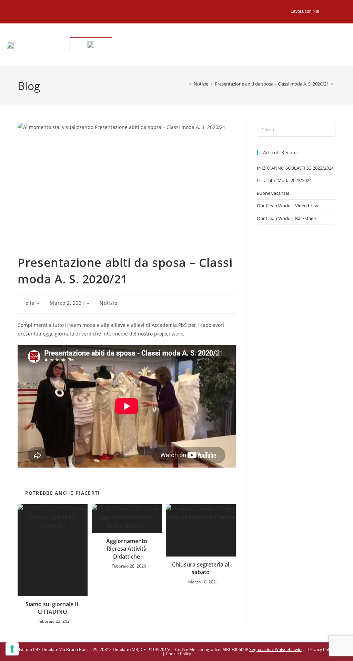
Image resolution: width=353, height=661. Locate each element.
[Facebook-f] (326, 11)
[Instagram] (339, 11)
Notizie (108, 303)
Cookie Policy (178, 654)
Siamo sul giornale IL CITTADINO (53, 607)
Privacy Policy (321, 649)
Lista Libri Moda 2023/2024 (284, 180)
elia (30, 303)
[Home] (185, 84)
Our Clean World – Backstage (286, 218)
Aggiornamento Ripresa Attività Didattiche (126, 548)
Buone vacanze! (273, 193)
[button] (328, 44)
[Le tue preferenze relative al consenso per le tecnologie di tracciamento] (12, 648)
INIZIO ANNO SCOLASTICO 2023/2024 (295, 168)
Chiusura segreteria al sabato (200, 568)
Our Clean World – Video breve (288, 205)
